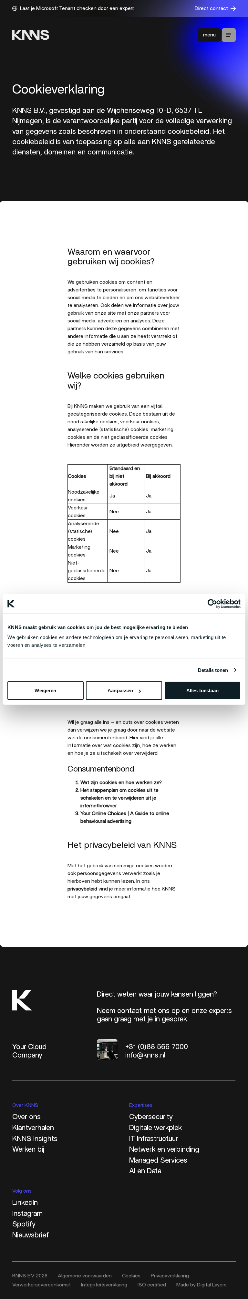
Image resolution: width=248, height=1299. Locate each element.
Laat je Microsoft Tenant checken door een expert (77, 8)
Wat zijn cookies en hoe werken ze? (121, 782)
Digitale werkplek (155, 1127)
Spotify (24, 1224)
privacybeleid (82, 888)
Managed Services (158, 1160)
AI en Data (145, 1171)
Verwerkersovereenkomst (41, 1284)
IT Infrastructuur (153, 1138)
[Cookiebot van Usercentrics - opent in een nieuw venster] (212, 603)
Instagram (27, 1213)
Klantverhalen (33, 1127)
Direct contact (211, 8)
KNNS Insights (34, 1138)
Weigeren (45, 690)
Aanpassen (120, 690)
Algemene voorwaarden (85, 1275)
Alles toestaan (202, 690)
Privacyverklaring (170, 1275)
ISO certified (152, 1284)
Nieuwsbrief (30, 1235)
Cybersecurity (151, 1116)
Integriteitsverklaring (104, 1284)
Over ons (26, 1116)
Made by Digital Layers (201, 1284)
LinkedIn (25, 1202)
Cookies (131, 1275)
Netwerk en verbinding (164, 1149)
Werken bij (28, 1149)
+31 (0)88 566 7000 (156, 1046)
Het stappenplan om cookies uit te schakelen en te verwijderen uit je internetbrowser (119, 798)
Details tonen (213, 670)
